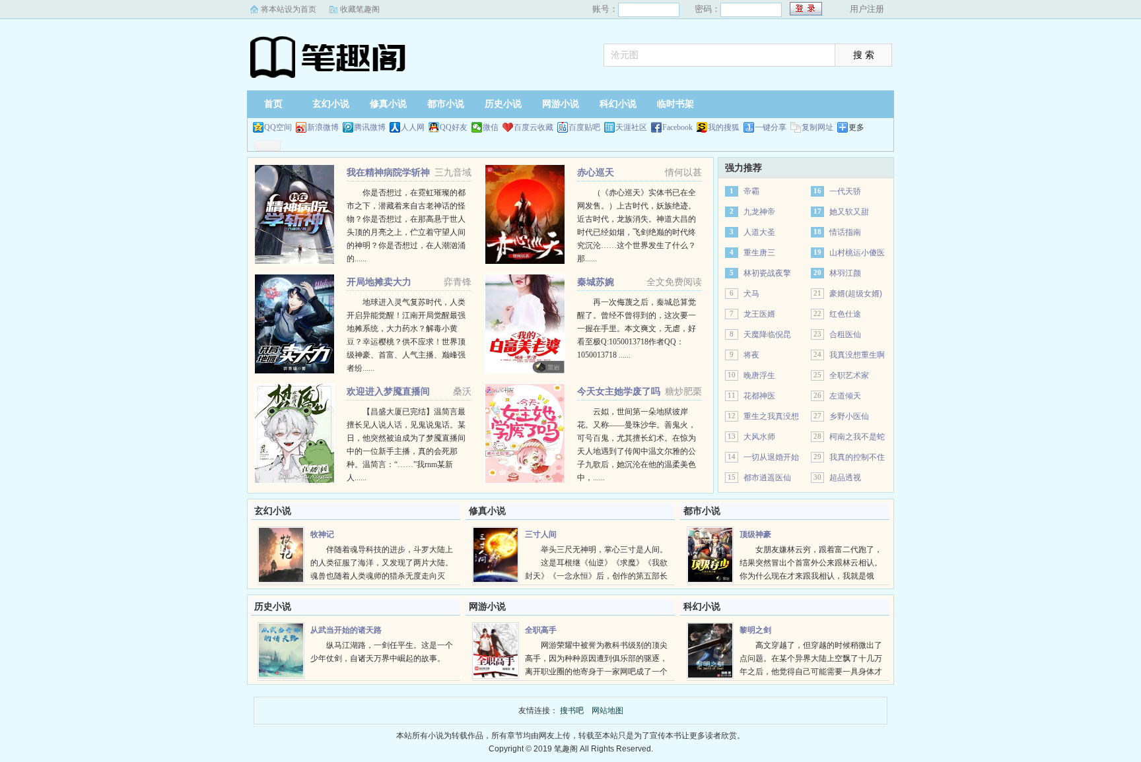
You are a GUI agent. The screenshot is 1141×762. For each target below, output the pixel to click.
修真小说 (388, 104)
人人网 (413, 127)
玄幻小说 (330, 104)
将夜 (751, 355)
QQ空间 (278, 127)
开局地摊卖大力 (379, 281)
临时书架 (675, 104)
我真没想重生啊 (857, 355)
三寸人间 (541, 534)
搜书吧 (329, 56)
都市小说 (445, 104)
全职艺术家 (849, 375)
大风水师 (759, 436)
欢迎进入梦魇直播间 (388, 391)
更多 (856, 127)
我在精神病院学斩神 (388, 172)
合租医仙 (845, 334)
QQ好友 (453, 127)
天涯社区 (631, 127)
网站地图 (607, 710)
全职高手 (541, 630)
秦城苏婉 (595, 281)
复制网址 (817, 127)
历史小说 (503, 104)
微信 (491, 127)
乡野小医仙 (849, 416)
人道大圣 (759, 232)
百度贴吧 (584, 127)
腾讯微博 (370, 127)
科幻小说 (618, 104)
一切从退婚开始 (771, 457)
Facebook (677, 127)
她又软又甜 (849, 211)
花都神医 (759, 395)
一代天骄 (845, 191)
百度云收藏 (533, 127)
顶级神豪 (755, 534)
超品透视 (845, 477)
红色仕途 (845, 314)
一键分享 (770, 127)
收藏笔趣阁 (360, 9)
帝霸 (751, 191)
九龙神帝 (759, 211)
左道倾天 (845, 395)
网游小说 (560, 104)
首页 (273, 104)
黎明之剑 (755, 630)
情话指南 (845, 232)
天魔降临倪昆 (767, 334)
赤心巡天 (595, 172)
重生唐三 (759, 252)
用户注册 (867, 9)
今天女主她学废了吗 (618, 391)
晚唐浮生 (759, 375)
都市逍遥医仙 (767, 477)
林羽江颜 (845, 273)
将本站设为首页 (288, 9)
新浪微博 (323, 127)
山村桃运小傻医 (857, 252)
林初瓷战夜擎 (767, 273)
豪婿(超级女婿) (855, 293)
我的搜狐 (724, 127)
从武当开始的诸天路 (346, 630)
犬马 (751, 293)
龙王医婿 (759, 314)
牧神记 (322, 534)
